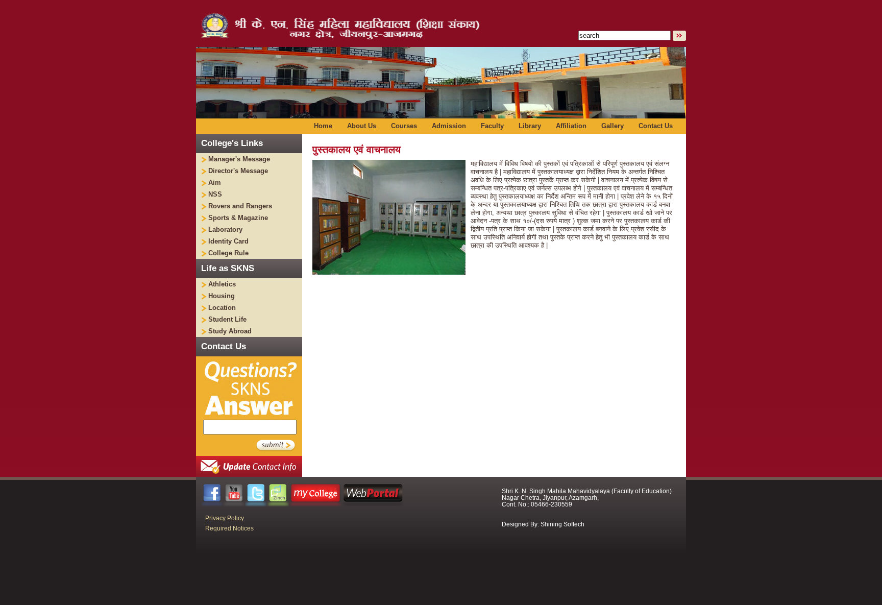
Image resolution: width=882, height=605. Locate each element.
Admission (449, 126)
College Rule (228, 253)
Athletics (222, 284)
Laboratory (225, 229)
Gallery (612, 126)
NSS (215, 194)
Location (222, 307)
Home (323, 126)
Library (530, 126)
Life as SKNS (227, 268)
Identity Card (228, 241)
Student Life (227, 319)
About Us (361, 126)
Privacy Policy (224, 518)
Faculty (492, 126)
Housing (221, 296)
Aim (214, 182)
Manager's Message (239, 159)
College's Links (232, 143)
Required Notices (229, 528)
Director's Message (238, 171)
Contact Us (656, 126)
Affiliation (571, 126)
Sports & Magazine (238, 218)
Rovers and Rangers (240, 206)
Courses (404, 126)
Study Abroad (230, 331)
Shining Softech (562, 524)
